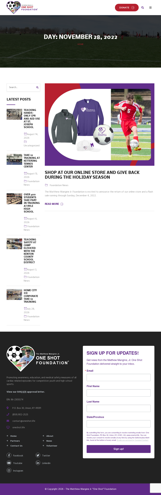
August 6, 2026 (30, 220)
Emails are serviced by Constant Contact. (133, 440)
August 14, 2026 (31, 136)
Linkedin (45, 463)
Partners (15, 441)
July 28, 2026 (29, 310)
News (49, 441)
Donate (124, 7)
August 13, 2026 (31, 175)
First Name (93, 386)
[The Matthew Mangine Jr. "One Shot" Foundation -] (22, 7)
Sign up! (119, 448)
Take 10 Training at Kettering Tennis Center (32, 161)
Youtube (16, 463)
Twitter (45, 456)
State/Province (95, 417)
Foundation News (31, 183)
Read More (52, 204)
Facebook (17, 456)
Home (80, 44)
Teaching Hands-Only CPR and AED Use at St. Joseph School (32, 119)
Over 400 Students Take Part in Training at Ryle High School (32, 203)
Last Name (93, 401)
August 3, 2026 (30, 271)
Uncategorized (31, 146)
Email (90, 370)
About (49, 436)
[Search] (38, 87)
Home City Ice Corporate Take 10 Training (31, 296)
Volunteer (51, 446)
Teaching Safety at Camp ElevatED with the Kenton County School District (30, 251)
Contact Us (16, 446)
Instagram (17, 471)
